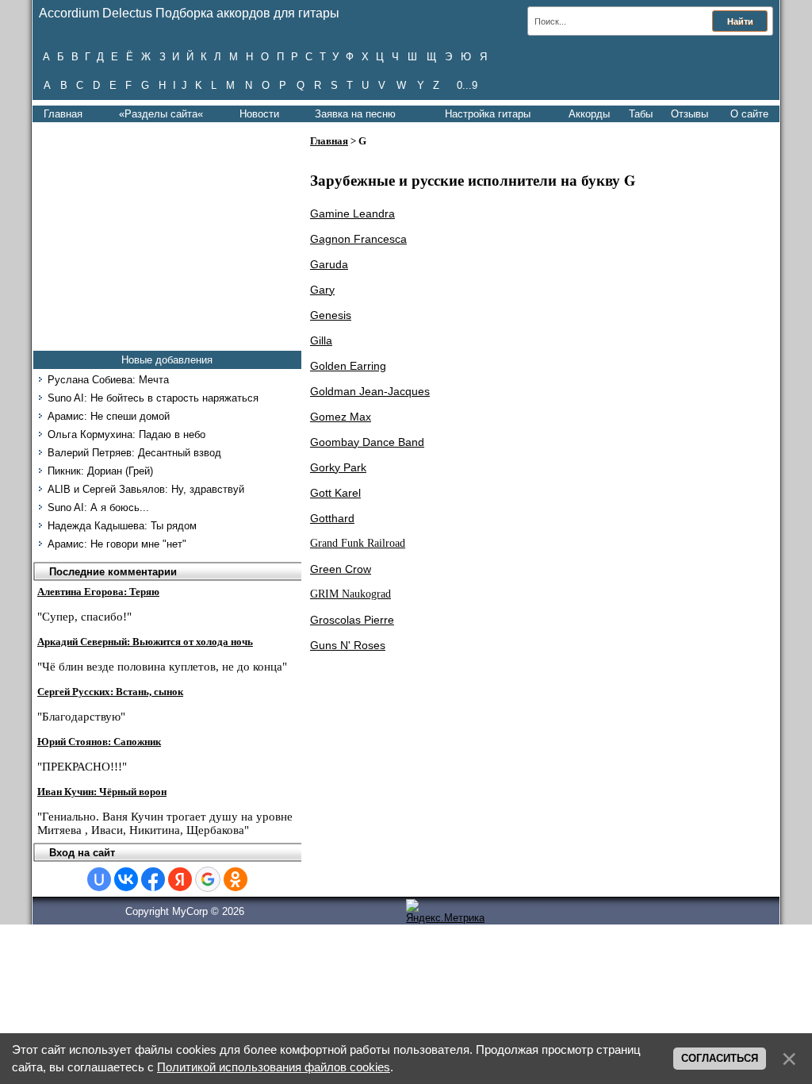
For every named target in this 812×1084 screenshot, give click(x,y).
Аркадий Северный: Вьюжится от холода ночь (145, 642)
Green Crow (340, 569)
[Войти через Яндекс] (180, 879)
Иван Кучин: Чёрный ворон (102, 792)
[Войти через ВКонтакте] (126, 879)
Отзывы (689, 114)
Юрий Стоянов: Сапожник (99, 742)
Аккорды (589, 114)
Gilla (321, 340)
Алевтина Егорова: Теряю (98, 592)
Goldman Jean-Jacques (370, 391)
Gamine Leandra (352, 213)
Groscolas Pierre (352, 619)
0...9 (467, 85)
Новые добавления (167, 360)
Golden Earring (348, 365)
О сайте (749, 114)
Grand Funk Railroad (357, 543)
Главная (63, 114)
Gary (322, 289)
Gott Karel (335, 492)
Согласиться (719, 1058)
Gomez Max (340, 416)
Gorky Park (338, 467)
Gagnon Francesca (358, 239)
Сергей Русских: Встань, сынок (110, 692)
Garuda (329, 264)
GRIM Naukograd (350, 594)
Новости (259, 114)
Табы (641, 114)
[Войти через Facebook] (153, 879)
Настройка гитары (487, 114)
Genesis (330, 315)
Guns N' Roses (347, 645)
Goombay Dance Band (367, 442)
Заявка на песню (355, 114)
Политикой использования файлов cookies (273, 1067)
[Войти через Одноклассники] (235, 879)
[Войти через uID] (99, 879)
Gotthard (332, 518)
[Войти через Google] (207, 879)
